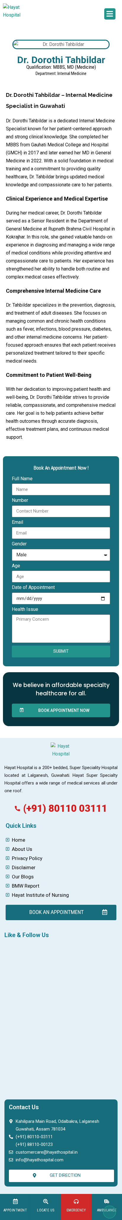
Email (17, 522)
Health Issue (25, 609)
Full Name (22, 478)
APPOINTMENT (15, 1210)
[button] (109, 14)
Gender (19, 544)
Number (20, 500)
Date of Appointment (33, 587)
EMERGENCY (76, 1210)
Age (16, 566)
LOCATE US (45, 1210)
